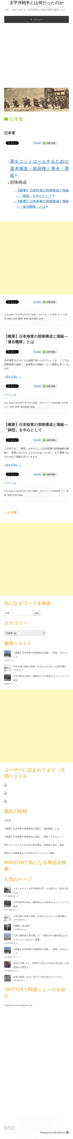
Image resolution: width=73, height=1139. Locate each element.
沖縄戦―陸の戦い (22, 925)
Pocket (37, 142)
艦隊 (20, 318)
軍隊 (9, 495)
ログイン (9, 1127)
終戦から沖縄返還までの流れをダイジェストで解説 (29, 853)
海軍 (15, 318)
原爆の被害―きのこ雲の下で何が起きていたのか (37, 976)
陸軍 (41, 318)
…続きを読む (12, 376)
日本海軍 (55, 402)
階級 (32, 406)
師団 (9, 318)
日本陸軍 (55, 490)
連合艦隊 (33, 318)
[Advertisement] (36, 54)
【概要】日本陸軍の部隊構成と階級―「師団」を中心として (36, 427)
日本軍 (9, 132)
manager (8, 314)
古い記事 (10, 512)
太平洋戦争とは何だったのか (37, 2)
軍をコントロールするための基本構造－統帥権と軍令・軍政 (39, 168)
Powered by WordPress (52, 1132)
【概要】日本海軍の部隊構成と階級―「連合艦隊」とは (31, 828)
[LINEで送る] (49, 142)
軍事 (26, 318)
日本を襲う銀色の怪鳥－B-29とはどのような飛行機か (39, 666)
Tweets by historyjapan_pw (18, 1005)
